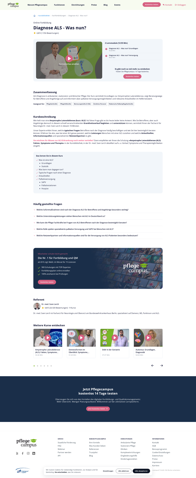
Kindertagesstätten (129, 459)
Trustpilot (93, 452)
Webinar (61, 449)
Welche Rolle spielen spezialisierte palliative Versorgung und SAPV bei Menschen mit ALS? (75, 229)
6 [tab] (51, 366)
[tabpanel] (47, 343)
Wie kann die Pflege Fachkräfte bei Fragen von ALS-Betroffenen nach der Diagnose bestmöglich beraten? (82, 222)
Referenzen (94, 449)
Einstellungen (108, 471)
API (59, 455)
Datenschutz (157, 455)
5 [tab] (48, 366)
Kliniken (124, 449)
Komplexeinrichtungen (130, 452)
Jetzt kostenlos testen (96, 409)
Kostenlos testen (151, 4)
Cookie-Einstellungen (161, 452)
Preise (94, 5)
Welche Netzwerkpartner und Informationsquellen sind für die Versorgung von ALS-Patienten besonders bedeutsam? (87, 235)
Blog (106, 5)
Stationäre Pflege (128, 446)
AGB (154, 446)
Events (117, 5)
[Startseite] (14, 5)
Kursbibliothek (44, 15)
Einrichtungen (78, 5)
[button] (132, 49)
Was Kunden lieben (97, 446)
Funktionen (59, 5)
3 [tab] (41, 366)
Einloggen (182, 5)
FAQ (59, 446)
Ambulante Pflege (128, 442)
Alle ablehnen (123, 471)
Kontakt (168, 5)
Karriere (155, 465)
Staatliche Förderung (67, 442)
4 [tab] (44, 366)
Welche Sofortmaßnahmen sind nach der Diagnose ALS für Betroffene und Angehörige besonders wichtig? (82, 209)
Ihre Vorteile (94, 442)
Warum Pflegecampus (37, 5)
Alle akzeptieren (141, 471)
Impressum (157, 462)
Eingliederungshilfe (129, 455)
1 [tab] (34, 366)
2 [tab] (37, 366)
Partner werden (64, 452)
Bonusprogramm (159, 449)
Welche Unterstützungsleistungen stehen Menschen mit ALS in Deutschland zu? (71, 216)
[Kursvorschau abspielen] (69, 58)
